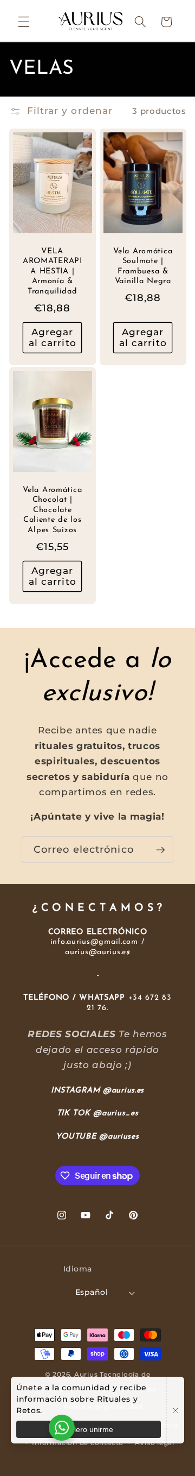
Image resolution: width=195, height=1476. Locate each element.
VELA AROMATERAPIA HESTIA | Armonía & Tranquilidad (52, 271)
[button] (24, 22)
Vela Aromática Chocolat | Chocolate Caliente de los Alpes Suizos (52, 510)
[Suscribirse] (160, 850)
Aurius (86, 1374)
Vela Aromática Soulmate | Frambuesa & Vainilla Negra (142, 266)
